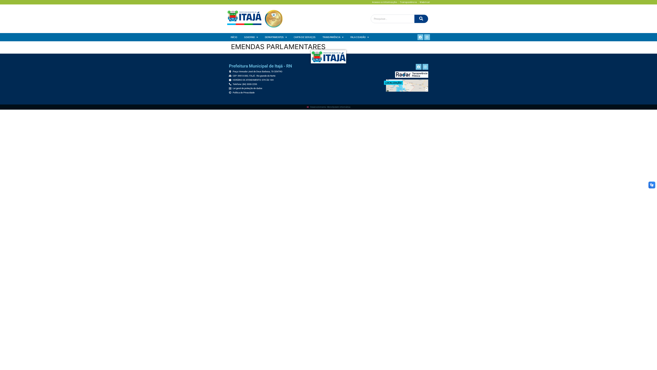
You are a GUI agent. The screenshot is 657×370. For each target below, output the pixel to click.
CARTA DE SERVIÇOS (304, 37)
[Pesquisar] (421, 19)
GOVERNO (249, 37)
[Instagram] (427, 37)
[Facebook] (420, 37)
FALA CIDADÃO (358, 37)
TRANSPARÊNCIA (331, 37)
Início (234, 37)
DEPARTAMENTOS (274, 37)
